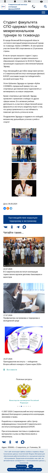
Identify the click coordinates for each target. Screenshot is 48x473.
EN (25, 1)
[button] (17, 406)
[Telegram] (11, 208)
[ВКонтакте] (4, 208)
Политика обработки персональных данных (24, 470)
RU (29, 1)
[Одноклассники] (7, 208)
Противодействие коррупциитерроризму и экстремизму (22, 219)
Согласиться (21, 466)
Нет (30, 466)
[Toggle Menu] (43, 12)
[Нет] (45, 461)
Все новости (12, 370)
